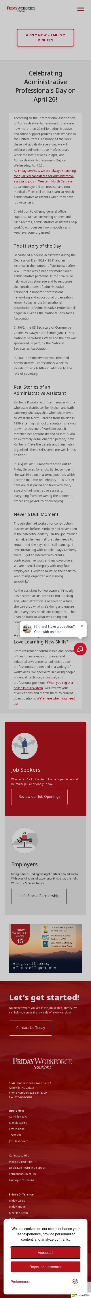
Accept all (45, 1252)
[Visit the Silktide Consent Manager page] (75, 1281)
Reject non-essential (45, 1266)
